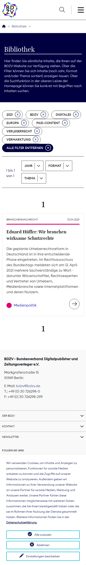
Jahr (28, 166)
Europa (12, 123)
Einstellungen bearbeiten (43, 556)
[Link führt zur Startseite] (10, 10)
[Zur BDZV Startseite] (4, 26)
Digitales (63, 115)
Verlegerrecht (19, 131)
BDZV (34, 115)
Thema (29, 178)
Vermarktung (18, 140)
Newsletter (10, 436)
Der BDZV (8, 415)
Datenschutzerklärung (21, 522)
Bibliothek (19, 26)
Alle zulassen (43, 535)
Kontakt (8, 426)
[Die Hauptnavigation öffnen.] (81, 10)
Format (54, 166)
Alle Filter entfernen (24, 148)
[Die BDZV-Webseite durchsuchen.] (62, 10)
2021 (9, 115)
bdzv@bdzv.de (28, 386)
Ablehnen (43, 545)
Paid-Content (48, 123)
